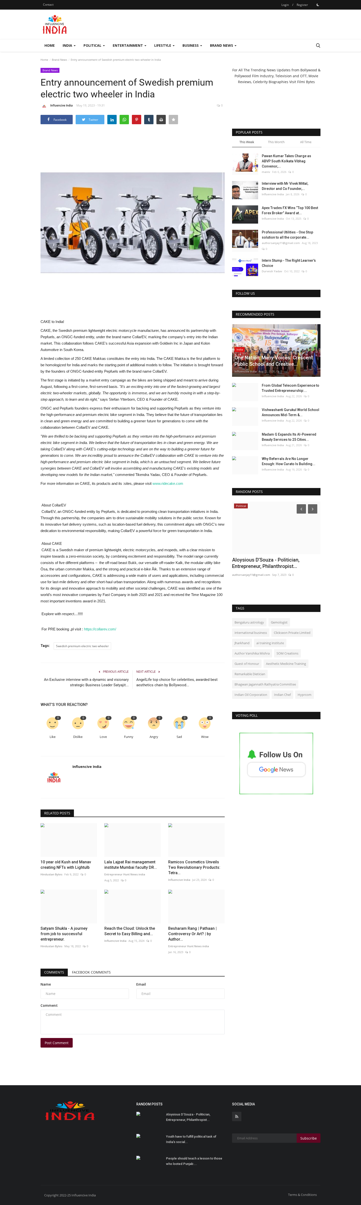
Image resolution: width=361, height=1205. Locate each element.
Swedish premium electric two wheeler (82, 646)
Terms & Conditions (302, 1194)
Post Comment (57, 1042)
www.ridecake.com (168, 483)
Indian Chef (282, 694)
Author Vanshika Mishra (252, 653)
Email (141, 984)
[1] (317, 4)
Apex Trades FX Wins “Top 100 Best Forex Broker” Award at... (290, 210)
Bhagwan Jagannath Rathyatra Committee (265, 684)
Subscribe (308, 1138)
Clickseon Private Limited (292, 632)
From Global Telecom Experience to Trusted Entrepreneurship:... (290, 388)
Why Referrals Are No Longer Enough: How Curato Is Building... (288, 461)
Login (285, 5)
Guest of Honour (247, 663)
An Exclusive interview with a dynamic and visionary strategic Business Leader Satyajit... (86, 682)
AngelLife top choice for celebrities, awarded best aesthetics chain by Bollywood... (177, 682)
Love (103, 737)
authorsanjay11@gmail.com (281, 243)
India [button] (68, 45)
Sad (179, 737)
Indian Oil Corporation (251, 694)
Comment (49, 1005)
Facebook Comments (91, 972)
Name (46, 984)
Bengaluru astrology (249, 622)
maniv (266, 172)
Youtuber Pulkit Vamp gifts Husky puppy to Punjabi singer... (269, 563)
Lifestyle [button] (163, 45)
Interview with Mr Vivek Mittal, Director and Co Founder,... (285, 186)
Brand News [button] (222, 45)
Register (302, 5)
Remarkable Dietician (250, 674)
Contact (48, 4)
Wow (204, 737)
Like (53, 737)
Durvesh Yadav (272, 271)
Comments (54, 972)
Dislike (78, 737)
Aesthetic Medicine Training (286, 663)
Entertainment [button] (128, 45)
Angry (154, 737)
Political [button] (92, 45)
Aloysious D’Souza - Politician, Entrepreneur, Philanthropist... (188, 1117)
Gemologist (279, 622)
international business (251, 632)
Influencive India (61, 105)
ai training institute (270, 643)
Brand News (59, 59)
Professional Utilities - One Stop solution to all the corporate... (287, 234)
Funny (128, 737)
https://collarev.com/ (100, 629)
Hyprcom (304, 694)
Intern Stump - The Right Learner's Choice (289, 263)
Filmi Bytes (306, 81)
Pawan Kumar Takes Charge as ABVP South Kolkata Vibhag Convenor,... (286, 161)
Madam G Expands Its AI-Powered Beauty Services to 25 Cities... (289, 437)
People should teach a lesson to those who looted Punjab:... (194, 1161)
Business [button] (191, 45)
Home (49, 45)
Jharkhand (242, 643)
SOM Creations (287, 653)
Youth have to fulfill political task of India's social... (191, 1139)
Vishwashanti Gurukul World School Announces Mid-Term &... (290, 412)
